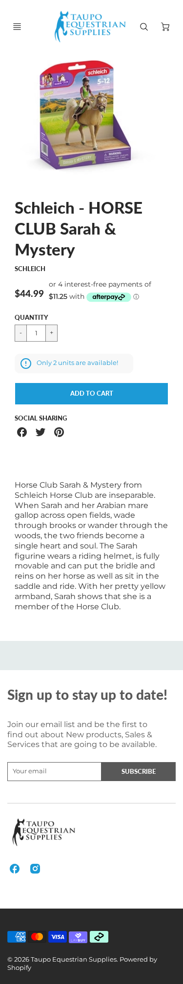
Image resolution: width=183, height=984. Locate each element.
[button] (91, 393)
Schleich (30, 269)
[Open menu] (17, 26)
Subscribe (139, 771)
